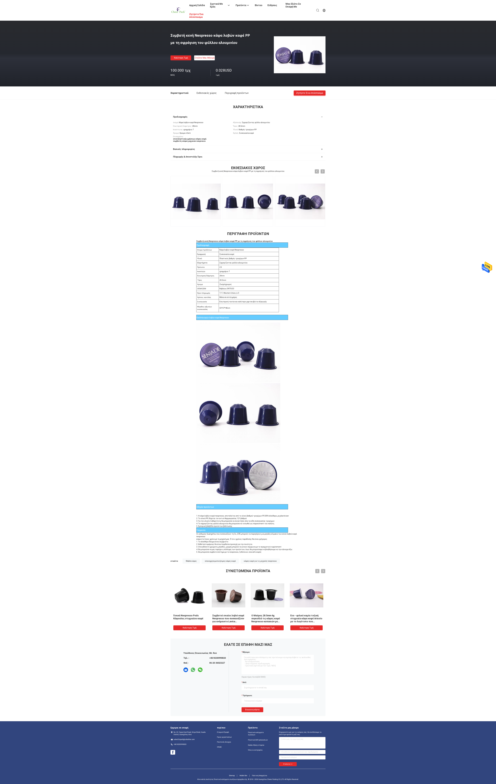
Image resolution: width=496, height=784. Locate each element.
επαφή (219, 747)
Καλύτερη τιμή (181, 58)
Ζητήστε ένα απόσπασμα (309, 92)
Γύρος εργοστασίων (224, 737)
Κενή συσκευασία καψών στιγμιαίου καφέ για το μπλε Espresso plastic (267, 618)
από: (245, 682)
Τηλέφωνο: (247, 695)
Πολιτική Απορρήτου (259, 776)
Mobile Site (243, 776)
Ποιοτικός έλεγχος (224, 742)
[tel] (207, 669)
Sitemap (232, 776)
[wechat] (200, 669)
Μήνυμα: (246, 652)
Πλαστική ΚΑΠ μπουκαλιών (258, 740)
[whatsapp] (193, 669)
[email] (185, 669)
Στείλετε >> (287, 764)
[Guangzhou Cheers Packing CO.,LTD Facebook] (173, 752)
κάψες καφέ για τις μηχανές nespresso (260, 561)
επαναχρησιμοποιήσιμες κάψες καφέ (220, 561)
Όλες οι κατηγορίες (255, 750)
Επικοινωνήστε (252, 709)
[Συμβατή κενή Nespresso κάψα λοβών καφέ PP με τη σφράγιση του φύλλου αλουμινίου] (300, 55)
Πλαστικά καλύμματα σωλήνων (256, 734)
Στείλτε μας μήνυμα (204, 58)
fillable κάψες (191, 561)
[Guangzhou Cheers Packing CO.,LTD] (178, 10)
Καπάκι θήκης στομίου (256, 745)
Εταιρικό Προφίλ (223, 732)
